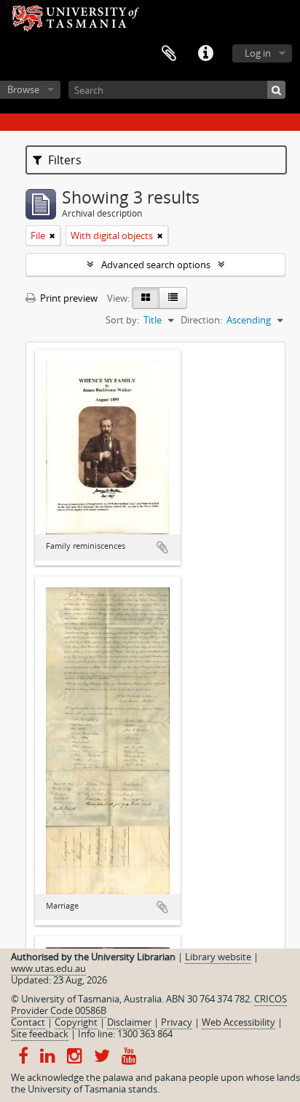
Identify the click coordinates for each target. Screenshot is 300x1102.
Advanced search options (155, 264)
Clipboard (169, 54)
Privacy (176, 1022)
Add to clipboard (162, 547)
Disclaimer (129, 1022)
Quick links (205, 54)
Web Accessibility (238, 1022)
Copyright (76, 1022)
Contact (28, 1022)
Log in (258, 53)
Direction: (201, 319)
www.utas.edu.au (48, 968)
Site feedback (39, 1033)
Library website (218, 956)
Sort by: (122, 319)
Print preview (68, 298)
